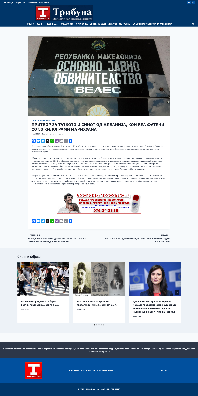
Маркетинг (21, 2)
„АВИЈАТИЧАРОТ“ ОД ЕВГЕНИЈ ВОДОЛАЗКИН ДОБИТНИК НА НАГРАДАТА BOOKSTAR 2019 (137, 238)
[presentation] (43, 279)
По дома (51, 120)
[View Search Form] (193, 24)
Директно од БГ (98, 24)
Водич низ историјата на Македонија (152, 24)
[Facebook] (189, 2)
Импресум (8, 2)
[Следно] (177, 292)
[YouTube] (193, 2)
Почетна (30, 24)
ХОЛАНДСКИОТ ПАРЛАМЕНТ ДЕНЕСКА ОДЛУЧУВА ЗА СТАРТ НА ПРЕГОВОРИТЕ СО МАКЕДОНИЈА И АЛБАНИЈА (57, 238)
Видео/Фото (66, 24)
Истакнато (42, 120)
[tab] (94, 324)
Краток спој (82, 24)
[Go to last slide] (21, 292)
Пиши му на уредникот (38, 2)
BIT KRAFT (115, 389)
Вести (34, 120)
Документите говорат (119, 24)
